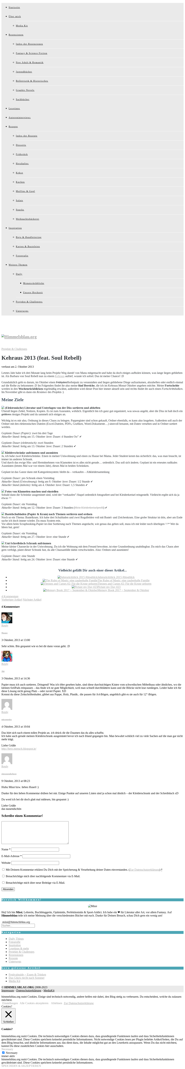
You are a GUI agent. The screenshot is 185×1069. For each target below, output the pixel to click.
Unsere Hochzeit (33, 292)
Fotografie (22, 255)
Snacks (20, 209)
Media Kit (22, 25)
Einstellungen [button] (10, 1003)
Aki (3, 671)
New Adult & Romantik (30, 62)
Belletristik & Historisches (32, 81)
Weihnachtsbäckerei (27, 219)
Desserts (21, 145)
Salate (19, 200)
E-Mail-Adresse (11, 856)
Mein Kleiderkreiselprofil (89, 507)
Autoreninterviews (20, 117)
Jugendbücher (24, 71)
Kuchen (20, 182)
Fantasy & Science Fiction (31, 53)
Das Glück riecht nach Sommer (26, 977)
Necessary (12, 1052)
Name (5, 849)
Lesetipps (14, 108)
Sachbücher (22, 99)
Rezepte (13, 126)
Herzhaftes (22, 163)
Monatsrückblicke (33, 283)
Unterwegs (22, 311)
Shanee (4, 633)
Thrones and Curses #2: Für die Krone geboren (124, 583)
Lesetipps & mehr (19, 948)
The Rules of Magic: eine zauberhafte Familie (124, 580)
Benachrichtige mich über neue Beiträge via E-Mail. (35, 882)
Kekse (19, 173)
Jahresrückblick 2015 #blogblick (116, 577)
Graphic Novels (25, 90)
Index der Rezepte (26, 136)
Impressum (7, 990)
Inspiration (15, 228)
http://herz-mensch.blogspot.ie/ (18, 748)
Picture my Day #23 (109, 586)
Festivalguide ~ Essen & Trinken (27, 974)
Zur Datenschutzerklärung (144, 869)
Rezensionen (16, 35)
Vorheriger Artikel (11, 599)
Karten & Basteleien (28, 246)
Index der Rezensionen (29, 44)
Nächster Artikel (32, 599)
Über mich (15, 16)
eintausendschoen (8, 774)
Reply (4, 625)
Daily (19, 274)
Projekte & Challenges (29, 301)
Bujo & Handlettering (29, 237)
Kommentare (9, 596)
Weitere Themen (18, 265)
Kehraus (59, 376)
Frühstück (22, 154)
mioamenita (6, 719)
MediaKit (49, 990)
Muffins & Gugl (25, 191)
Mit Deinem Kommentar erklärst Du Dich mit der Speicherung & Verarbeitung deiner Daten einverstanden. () (84, 869)
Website (5, 862)
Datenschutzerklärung (28, 990)
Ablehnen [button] (56, 1003)
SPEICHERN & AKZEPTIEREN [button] (21, 1065)
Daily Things (16, 938)
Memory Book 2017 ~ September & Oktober (123, 590)
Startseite (14, 7)
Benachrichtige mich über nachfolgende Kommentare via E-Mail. (43, 876)
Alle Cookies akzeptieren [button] (34, 1003)
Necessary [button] (7, 1049)
